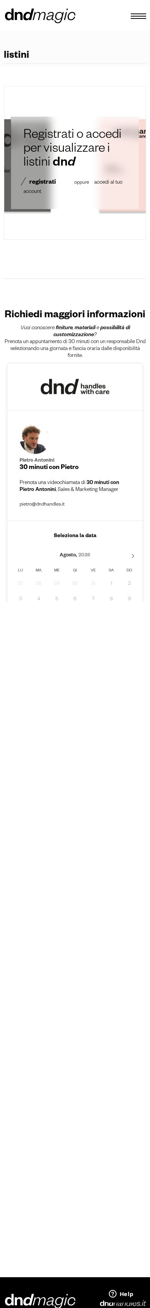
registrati (42, 182)
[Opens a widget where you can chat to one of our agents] (121, 1294)
